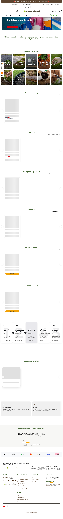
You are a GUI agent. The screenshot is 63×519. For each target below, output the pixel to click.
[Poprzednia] (2, 1)
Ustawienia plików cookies (22, 488)
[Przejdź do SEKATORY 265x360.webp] (56, 77)
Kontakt (19, 477)
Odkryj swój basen (12, 26)
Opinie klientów (20, 497)
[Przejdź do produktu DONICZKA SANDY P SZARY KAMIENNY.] (12, 301)
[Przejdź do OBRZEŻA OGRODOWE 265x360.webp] (19, 77)
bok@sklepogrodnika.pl (57, 4)
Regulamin (34, 444)
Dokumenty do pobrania (22, 486)
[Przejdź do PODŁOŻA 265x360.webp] (44, 77)
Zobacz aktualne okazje (53, 134)
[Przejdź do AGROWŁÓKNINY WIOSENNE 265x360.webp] (19, 61)
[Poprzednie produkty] (2, 111)
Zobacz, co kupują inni (53, 249)
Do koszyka (12, 120)
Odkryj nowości (55, 211)
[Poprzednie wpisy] (3, 377)
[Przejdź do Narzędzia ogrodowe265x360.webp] (44, 61)
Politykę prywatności (49, 485)
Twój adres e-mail (26, 440)
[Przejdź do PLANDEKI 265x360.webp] (31, 77)
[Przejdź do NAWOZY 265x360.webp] (6, 77)
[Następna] (61, 1)
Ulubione (34, 481)
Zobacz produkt (12, 273)
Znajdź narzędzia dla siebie (52, 173)
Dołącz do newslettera (28, 442)
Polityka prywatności (21, 483)
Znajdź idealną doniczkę (53, 286)
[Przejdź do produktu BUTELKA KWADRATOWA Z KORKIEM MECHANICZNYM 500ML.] (12, 225)
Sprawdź (6, 68)
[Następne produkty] (61, 111)
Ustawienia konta (35, 477)
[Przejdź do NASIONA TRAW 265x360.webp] (56, 61)
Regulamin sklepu (21, 485)
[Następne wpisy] (60, 377)
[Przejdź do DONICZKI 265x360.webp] (31, 61)
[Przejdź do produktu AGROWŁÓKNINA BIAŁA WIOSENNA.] (12, 263)
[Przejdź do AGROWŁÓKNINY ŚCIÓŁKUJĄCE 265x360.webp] (6, 61)
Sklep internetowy (31, 512)
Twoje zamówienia (35, 479)
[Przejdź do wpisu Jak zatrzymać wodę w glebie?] (11, 373)
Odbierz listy (55, 94)
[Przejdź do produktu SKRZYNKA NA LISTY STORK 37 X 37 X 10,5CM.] (12, 109)
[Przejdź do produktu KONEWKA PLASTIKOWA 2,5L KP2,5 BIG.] (12, 187)
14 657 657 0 (47, 4)
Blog (18, 495)
